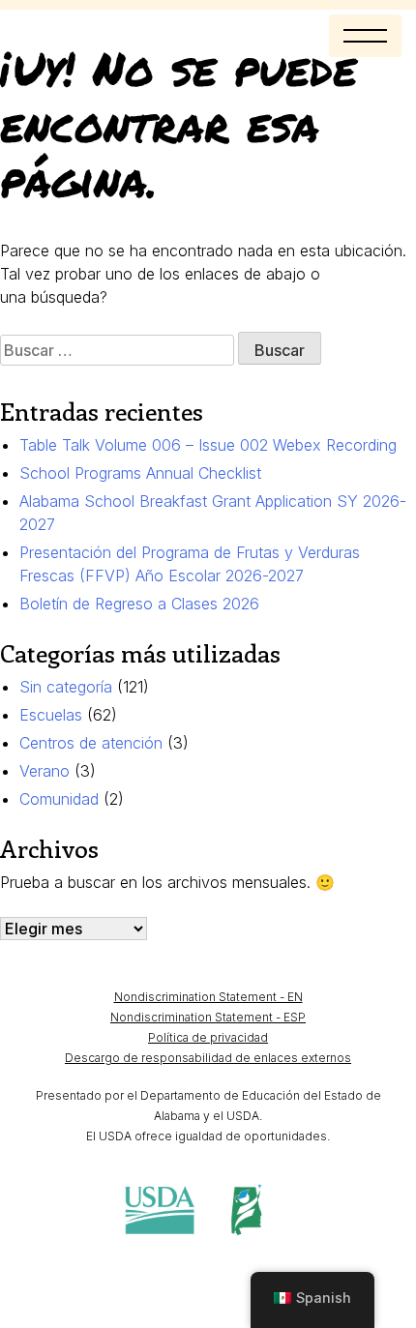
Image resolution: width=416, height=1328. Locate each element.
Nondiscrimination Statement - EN (208, 996)
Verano (44, 771)
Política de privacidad (208, 1037)
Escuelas (50, 714)
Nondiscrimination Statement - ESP (208, 1017)
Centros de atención (91, 743)
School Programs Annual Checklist (140, 473)
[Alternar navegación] (365, 36)
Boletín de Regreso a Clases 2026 (139, 603)
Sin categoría (65, 686)
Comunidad (59, 799)
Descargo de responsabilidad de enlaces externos (208, 1057)
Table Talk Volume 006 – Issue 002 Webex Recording (208, 445)
